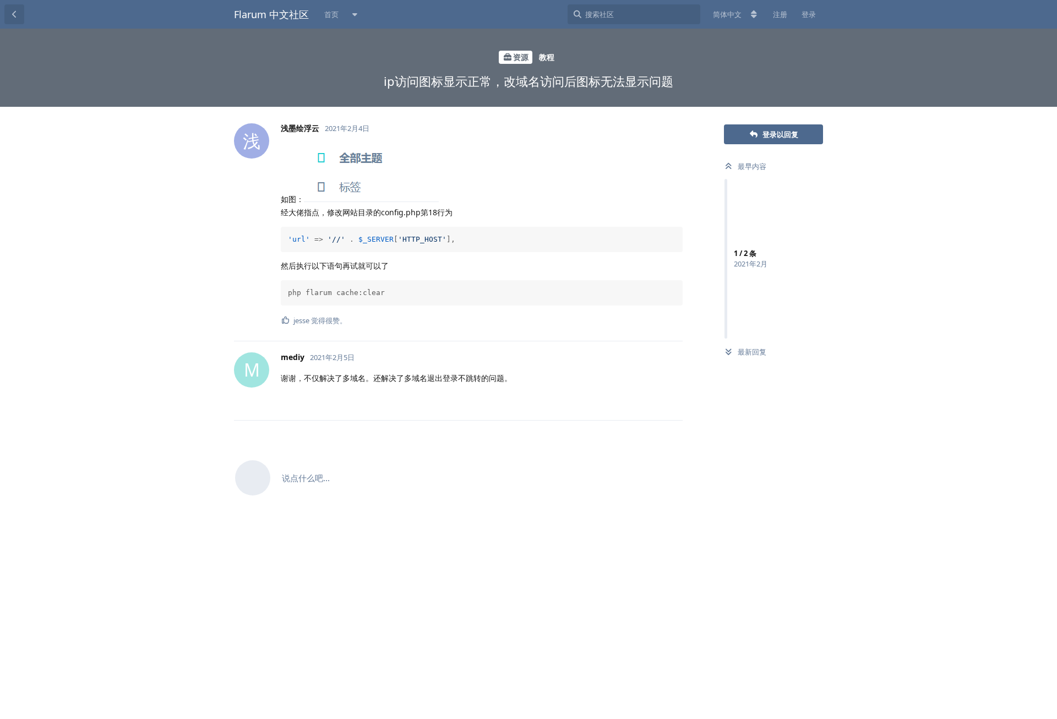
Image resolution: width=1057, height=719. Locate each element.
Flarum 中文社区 (271, 14)
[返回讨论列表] (14, 14)
